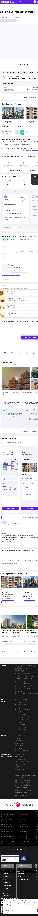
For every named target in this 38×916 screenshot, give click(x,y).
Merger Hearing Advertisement (7, 894)
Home (1, 7)
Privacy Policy (7, 885)
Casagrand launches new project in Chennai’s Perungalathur (13, 631)
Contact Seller (10, 508)
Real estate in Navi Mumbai (8, 839)
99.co (19, 876)
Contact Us (6, 888)
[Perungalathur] (35, 1)
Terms (4, 879)
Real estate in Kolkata (7, 831)
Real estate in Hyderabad (8, 817)
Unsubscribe (6, 891)
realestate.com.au (23, 871)
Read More (5, 396)
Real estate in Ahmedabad (8, 834)
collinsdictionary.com (24, 879)
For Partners (6, 876)
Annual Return (7, 882)
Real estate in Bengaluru (8, 814)
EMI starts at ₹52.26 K (27, 478)
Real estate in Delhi (6, 824)
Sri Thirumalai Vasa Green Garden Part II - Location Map (18, 652)
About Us (5, 873)
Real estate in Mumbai (7, 812)
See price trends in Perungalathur (11, 275)
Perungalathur (12, 7)
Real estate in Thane (7, 836)
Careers (5, 871)
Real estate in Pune (6, 819)
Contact (7, 602)
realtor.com (21, 873)
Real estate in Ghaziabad (8, 844)
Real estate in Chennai (7, 822)
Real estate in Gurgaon (7, 826)
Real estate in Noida (6, 829)
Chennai (6, 7)
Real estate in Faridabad (8, 841)
